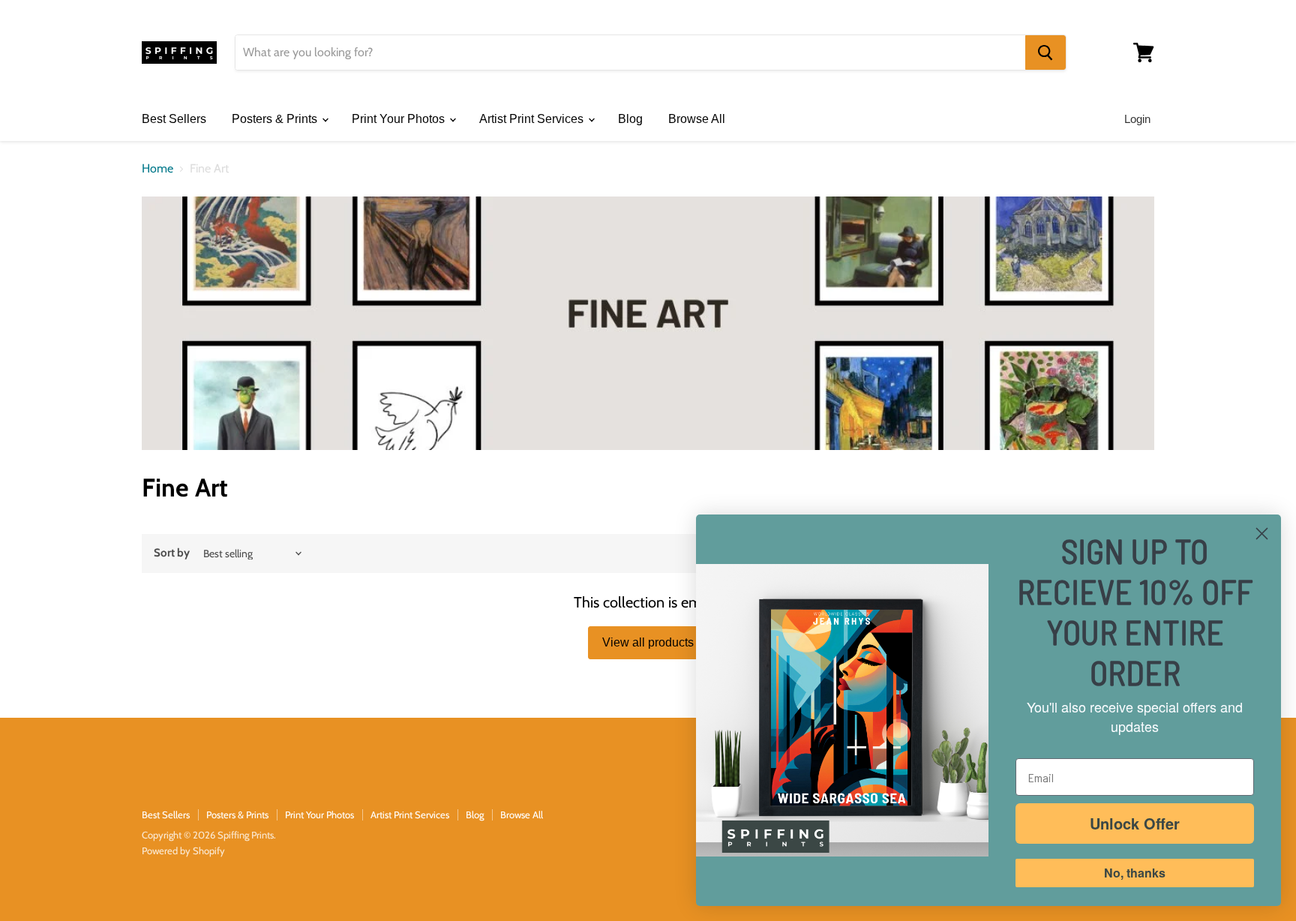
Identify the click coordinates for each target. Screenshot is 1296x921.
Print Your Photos (400, 118)
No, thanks (1135, 872)
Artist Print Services (532, 118)
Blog (630, 118)
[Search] (1045, 52)
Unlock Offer (1135, 823)
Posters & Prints (276, 118)
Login (1137, 118)
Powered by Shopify (183, 850)
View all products (648, 642)
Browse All (696, 118)
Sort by (172, 553)
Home (157, 169)
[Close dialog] (1262, 533)
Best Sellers (174, 118)
